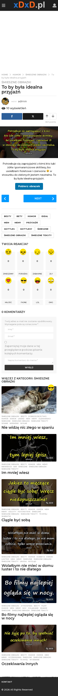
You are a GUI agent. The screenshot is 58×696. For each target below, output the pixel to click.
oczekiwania (14, 657)
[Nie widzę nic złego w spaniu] (29, 400)
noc (24, 608)
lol (37, 302)
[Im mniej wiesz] (29, 448)
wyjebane (34, 660)
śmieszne (42, 229)
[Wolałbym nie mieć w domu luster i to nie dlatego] (29, 540)
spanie (5, 423)
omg (51, 302)
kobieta (41, 557)
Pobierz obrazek (29, 186)
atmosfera (26, 606)
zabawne (37, 274)
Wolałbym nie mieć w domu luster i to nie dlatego (27, 567)
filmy (44, 606)
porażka (23, 274)
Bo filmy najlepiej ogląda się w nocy (27, 616)
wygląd (32, 561)
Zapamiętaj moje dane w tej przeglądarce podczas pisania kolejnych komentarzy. (23, 350)
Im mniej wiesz (15, 472)
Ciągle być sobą (16, 520)
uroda (23, 561)
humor (32, 216)
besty (7, 216)
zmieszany (8, 274)
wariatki (6, 516)
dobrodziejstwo (37, 416)
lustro (5, 559)
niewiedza (7, 467)
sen (15, 467)
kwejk (13, 419)
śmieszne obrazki (15, 235)
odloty (12, 512)
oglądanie (33, 608)
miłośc (8, 302)
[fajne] (51, 388)
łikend (21, 419)
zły (51, 274)
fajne (24, 302)
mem (6, 222)
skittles (9, 229)
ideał (44, 216)
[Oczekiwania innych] (29, 638)
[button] (3, 5)
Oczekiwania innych (20, 664)
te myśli (43, 514)
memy (18, 222)
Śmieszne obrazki (16, 82)
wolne (23, 423)
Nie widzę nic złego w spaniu (28, 427)
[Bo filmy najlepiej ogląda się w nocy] (29, 589)
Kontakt (7, 682)
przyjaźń (32, 222)
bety (19, 216)
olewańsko (45, 419)
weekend (14, 423)
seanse (43, 608)
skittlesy (26, 229)
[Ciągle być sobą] (29, 493)
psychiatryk (24, 512)
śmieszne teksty (41, 235)
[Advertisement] (29, 41)
